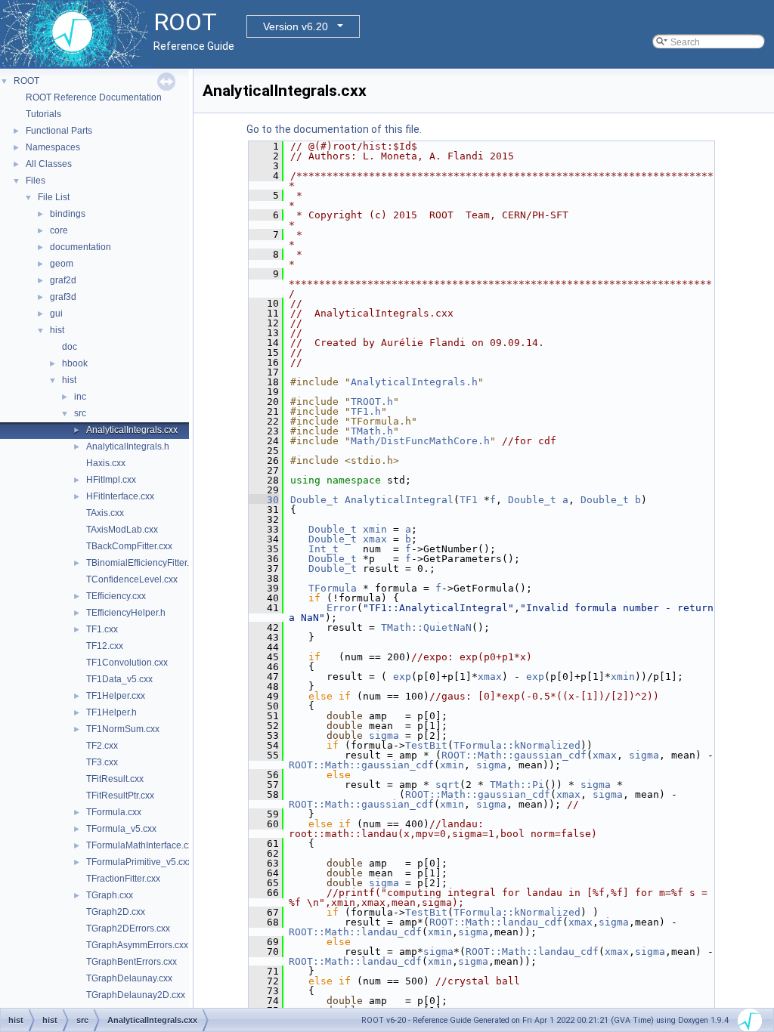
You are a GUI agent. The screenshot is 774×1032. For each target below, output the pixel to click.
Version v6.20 (295, 26)
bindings (67, 214)
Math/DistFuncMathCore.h (420, 440)
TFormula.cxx (113, 812)
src (80, 413)
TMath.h (372, 431)
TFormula (332, 588)
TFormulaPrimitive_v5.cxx (139, 862)
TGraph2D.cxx (115, 912)
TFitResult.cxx (115, 779)
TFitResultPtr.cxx (120, 795)
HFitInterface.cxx (120, 496)
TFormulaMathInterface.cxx (141, 845)
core (59, 230)
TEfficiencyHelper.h (126, 612)
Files (35, 180)
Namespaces (53, 147)
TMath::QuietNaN (426, 627)
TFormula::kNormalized (517, 745)
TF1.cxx (102, 629)
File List (54, 197)
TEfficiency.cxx (116, 596)
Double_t (314, 499)
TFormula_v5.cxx (121, 828)
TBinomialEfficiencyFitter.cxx (144, 563)
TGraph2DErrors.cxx (128, 928)
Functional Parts (59, 130)
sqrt (447, 784)
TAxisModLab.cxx (122, 529)
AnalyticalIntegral (399, 499)
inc (80, 396)
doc (69, 346)
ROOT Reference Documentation (94, 97)
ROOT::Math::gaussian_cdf (514, 755)
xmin (375, 529)
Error (342, 607)
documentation (80, 247)
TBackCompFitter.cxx (129, 546)
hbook (75, 363)
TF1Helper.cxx (115, 696)
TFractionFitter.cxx (123, 878)
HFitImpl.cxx (111, 479)
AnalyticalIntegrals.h (127, 446)
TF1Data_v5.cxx (119, 679)
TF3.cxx (102, 762)
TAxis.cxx (105, 513)
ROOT (26, 81)
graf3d (63, 297)
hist (57, 330)
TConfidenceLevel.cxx (132, 579)
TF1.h (366, 411)
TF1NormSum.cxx (122, 729)
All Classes (49, 164)
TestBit (426, 745)
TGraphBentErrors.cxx (131, 961)
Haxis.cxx (105, 463)
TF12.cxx (104, 646)
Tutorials (43, 114)
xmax (375, 539)
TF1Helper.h (111, 712)
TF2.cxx (102, 745)
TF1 (469, 499)
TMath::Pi (517, 784)
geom (61, 263)
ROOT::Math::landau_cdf (495, 922)
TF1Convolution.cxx (127, 662)
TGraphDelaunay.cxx (129, 978)
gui (56, 313)
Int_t (323, 549)
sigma (384, 735)
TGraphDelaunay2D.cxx (135, 995)
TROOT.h (372, 401)
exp (402, 676)
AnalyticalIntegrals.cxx (132, 430)
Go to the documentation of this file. (334, 129)
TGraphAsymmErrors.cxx (137, 945)
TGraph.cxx (109, 895)
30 (264, 499)
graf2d (63, 280)
